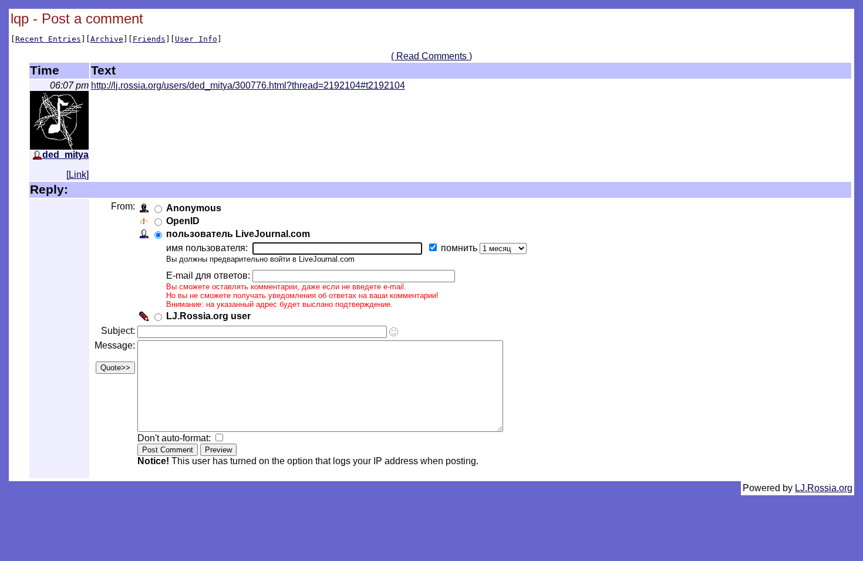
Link (77, 175)
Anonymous (193, 208)
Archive (106, 39)
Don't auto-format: (175, 438)
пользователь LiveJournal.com (238, 234)
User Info (196, 39)
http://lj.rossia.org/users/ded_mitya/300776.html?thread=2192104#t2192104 (248, 85)
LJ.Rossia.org (823, 488)
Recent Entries (48, 39)
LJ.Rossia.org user (208, 316)
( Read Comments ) (431, 56)
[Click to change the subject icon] (393, 331)
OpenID (183, 221)
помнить (460, 248)
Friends (149, 39)
